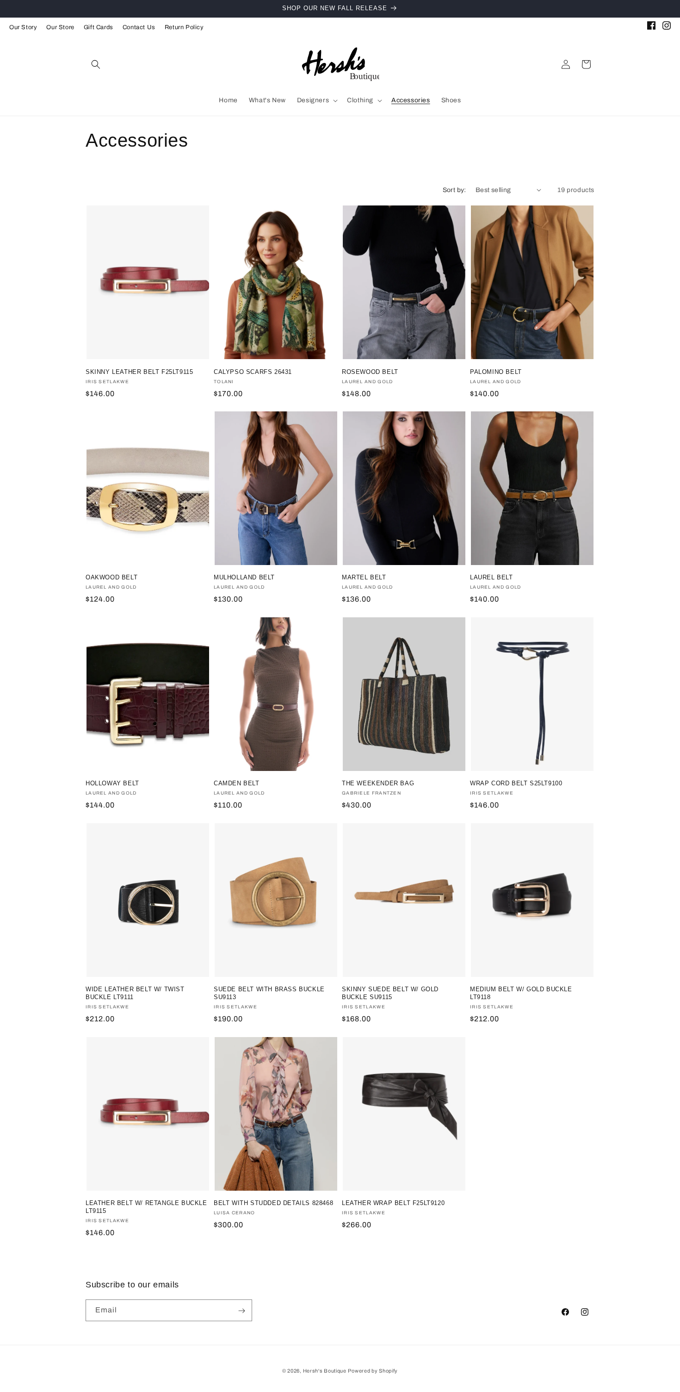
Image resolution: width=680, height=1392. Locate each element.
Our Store (60, 27)
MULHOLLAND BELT (244, 577)
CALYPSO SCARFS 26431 (253, 371)
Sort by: (454, 189)
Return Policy (184, 27)
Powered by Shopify (373, 1370)
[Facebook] (651, 27)
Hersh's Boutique (324, 1370)
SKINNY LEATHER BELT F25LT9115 (139, 371)
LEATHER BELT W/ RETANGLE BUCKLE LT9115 (146, 1206)
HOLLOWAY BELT (112, 783)
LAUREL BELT (491, 577)
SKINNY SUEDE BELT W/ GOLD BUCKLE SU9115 (390, 993)
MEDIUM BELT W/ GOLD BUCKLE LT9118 (521, 993)
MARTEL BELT (364, 577)
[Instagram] (666, 27)
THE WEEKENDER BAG (378, 783)
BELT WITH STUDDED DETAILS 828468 (273, 1202)
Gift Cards (98, 27)
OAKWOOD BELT (111, 577)
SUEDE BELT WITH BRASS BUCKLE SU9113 (269, 993)
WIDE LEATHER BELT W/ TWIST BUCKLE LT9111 (135, 993)
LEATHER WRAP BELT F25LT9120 (393, 1202)
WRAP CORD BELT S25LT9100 (516, 783)
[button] (96, 64)
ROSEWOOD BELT (370, 371)
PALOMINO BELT (496, 371)
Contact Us (139, 27)
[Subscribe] (241, 1311)
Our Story (23, 27)
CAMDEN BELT (237, 783)
